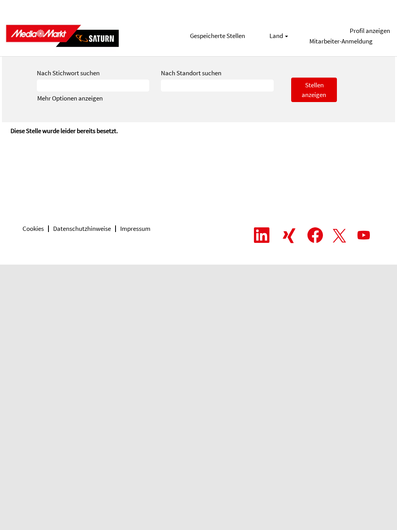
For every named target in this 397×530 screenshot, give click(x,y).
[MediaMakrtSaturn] (62, 35)
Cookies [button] (33, 228)
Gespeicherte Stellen (217, 35)
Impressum (135, 228)
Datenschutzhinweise (82, 228)
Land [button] (276, 35)
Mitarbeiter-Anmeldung (341, 41)
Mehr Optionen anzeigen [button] (70, 98)
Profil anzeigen (370, 30)
